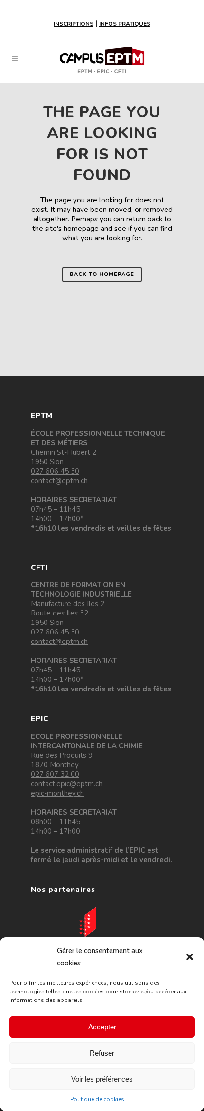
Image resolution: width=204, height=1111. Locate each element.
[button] (190, 957)
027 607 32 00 (55, 774)
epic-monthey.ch (57, 793)
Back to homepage (102, 274)
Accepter (102, 1027)
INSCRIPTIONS (73, 24)
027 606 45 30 (55, 471)
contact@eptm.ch (59, 481)
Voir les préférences (102, 1079)
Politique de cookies (97, 1099)
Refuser (102, 1053)
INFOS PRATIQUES (124, 24)
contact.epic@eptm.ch (66, 784)
